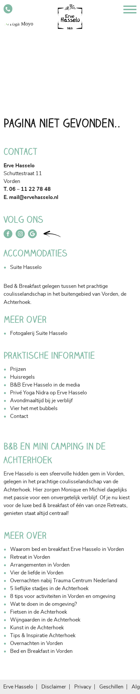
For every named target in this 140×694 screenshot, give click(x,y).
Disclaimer (53, 686)
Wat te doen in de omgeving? (43, 604)
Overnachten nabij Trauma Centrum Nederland (63, 580)
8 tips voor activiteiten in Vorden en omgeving (62, 596)
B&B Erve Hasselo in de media (45, 385)
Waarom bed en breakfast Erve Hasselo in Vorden (67, 549)
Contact (19, 416)
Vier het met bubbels (34, 408)
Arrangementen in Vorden (40, 565)
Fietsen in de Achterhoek (38, 612)
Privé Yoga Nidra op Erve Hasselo (48, 392)
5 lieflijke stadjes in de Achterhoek (49, 588)
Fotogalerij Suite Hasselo (38, 333)
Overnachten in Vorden (36, 643)
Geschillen (111, 686)
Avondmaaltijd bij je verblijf (41, 400)
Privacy (82, 686)
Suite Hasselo (26, 267)
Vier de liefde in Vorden (36, 572)
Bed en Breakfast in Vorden (41, 651)
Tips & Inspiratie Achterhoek (43, 635)
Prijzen (18, 369)
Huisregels (22, 377)
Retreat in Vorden (30, 557)
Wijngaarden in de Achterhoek (45, 619)
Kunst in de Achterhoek (37, 627)
